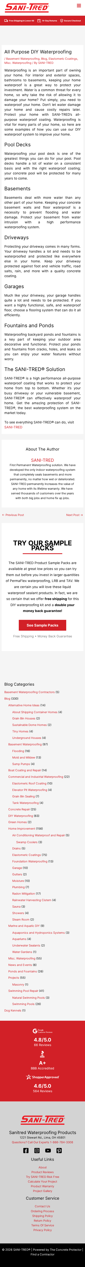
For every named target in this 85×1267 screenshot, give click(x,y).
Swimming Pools (23, 1004)
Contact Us (42, 1206)
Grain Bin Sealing (23, 796)
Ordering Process (42, 1211)
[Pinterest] (59, 1150)
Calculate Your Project (42, 1181)
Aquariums (19, 939)
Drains (16, 848)
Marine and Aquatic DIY (24, 926)
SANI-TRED (13, 427)
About (43, 1167)
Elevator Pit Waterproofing (29, 790)
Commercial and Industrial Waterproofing (35, 777)
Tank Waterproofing (25, 803)
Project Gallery (42, 1191)
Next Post (74, 515)
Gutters (17, 874)
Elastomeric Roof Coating (29, 783)
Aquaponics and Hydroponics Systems (38, 932)
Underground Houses (26, 738)
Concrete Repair (19, 809)
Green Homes (17, 822)
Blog (44, 58)
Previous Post (13, 515)
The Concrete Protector (65, 1249)
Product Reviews (42, 1172)
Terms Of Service (42, 1225)
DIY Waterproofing (20, 816)
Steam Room (20, 919)
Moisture (18, 881)
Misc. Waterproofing (17, 63)
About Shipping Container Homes (35, 712)
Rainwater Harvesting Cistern (31, 900)
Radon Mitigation (23, 893)
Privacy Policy (42, 1230)
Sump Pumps (21, 764)
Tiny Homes (20, 731)
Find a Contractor (42, 1254)
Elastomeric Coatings (63, 58)
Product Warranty (42, 1186)
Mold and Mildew (23, 757)
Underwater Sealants (26, 945)
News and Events (20, 965)
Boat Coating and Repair (24, 770)
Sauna (16, 906)
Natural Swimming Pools (28, 997)
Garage (17, 868)
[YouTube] (48, 1150)
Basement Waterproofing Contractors (29, 692)
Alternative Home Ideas (24, 705)
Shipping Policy (42, 1216)
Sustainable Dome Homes (29, 725)
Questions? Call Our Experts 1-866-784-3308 (42, 1142)
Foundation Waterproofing (29, 861)
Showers (18, 913)
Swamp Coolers (27, 842)
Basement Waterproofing (23, 58)
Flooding (18, 751)
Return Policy (42, 1220)
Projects (13, 977)
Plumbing (18, 887)
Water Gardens (22, 952)
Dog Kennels (12, 1010)
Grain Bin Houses (23, 718)
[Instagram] (37, 1150)
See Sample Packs (42, 625)
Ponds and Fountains (22, 971)
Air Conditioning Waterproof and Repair (38, 835)
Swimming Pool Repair (23, 991)
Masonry (18, 984)
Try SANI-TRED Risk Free (42, 1177)
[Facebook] (26, 1150)
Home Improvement (21, 828)
